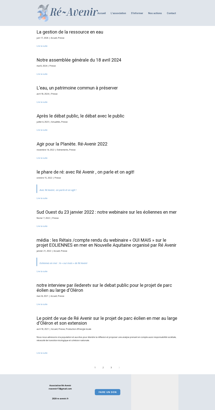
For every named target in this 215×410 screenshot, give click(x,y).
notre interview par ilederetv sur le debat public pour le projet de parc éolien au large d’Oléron (104, 288)
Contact (171, 13)
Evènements (62, 149)
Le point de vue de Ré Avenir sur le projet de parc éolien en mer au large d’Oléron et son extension (107, 321)
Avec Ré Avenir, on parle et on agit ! (58, 190)
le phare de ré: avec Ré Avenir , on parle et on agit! (85, 172)
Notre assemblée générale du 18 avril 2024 (79, 60)
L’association (118, 13)
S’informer (137, 13)
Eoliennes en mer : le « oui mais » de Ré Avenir (64, 263)
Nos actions (155, 13)
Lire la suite (42, 46)
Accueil (101, 13)
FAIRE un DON (108, 392)
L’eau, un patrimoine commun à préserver (77, 88)
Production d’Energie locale (78, 329)
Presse (61, 38)
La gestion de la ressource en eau (70, 32)
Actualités (55, 121)
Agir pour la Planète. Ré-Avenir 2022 (72, 144)
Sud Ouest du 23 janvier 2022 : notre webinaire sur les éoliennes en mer (107, 212)
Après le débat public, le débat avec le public (80, 116)
